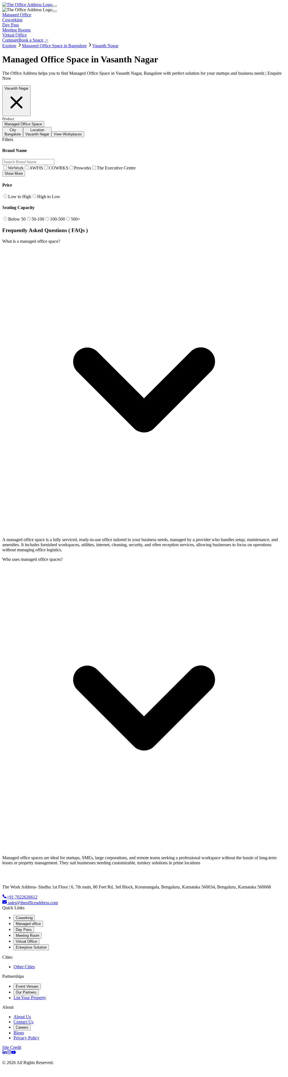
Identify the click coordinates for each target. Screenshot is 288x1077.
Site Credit (11, 1047)
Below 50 (17, 219)
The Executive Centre (116, 167)
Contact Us (23, 1021)
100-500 (57, 219)
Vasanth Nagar (105, 45)
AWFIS (36, 167)
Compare (10, 40)
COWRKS (58, 167)
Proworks (82, 167)
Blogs (19, 1032)
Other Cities (24, 966)
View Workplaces (68, 134)
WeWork (16, 167)
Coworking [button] (12, 19)
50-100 (38, 219)
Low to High (19, 196)
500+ (75, 219)
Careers (22, 1027)
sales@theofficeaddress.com (33, 902)
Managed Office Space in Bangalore (54, 45)
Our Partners (26, 992)
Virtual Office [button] (14, 35)
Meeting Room (27, 935)
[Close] (54, 11)
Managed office (28, 924)
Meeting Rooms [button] (16, 30)
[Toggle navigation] (54, 6)
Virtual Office (26, 941)
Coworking (24, 918)
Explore (9, 45)
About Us (22, 1016)
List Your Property (30, 997)
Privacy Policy (26, 1037)
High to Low (48, 196)
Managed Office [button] (16, 14)
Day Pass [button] (10, 24)
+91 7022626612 (22, 897)
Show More (13, 173)
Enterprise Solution (31, 947)
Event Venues (27, 986)
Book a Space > (33, 40)
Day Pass (24, 930)
